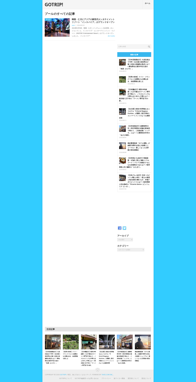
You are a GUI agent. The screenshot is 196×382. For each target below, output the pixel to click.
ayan (73, 25)
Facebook (119, 228)
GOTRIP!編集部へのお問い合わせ (87, 378)
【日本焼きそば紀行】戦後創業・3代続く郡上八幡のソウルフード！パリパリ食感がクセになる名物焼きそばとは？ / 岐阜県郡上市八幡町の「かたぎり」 (134, 162)
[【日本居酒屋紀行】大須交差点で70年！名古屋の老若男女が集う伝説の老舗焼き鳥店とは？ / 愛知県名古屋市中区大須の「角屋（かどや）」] (53, 342)
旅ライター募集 (119, 378)
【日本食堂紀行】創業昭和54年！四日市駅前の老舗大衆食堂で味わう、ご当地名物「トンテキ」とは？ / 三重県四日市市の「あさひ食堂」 (134, 130)
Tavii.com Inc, (107, 375)
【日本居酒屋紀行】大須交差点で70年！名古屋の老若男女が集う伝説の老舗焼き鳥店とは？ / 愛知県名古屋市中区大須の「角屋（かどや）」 (134, 64)
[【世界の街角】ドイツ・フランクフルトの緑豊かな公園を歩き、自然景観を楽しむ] (71, 342)
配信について (146, 378)
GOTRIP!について (65, 378)
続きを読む (111, 36)
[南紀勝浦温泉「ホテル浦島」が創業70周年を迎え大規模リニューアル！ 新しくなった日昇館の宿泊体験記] (143, 342)
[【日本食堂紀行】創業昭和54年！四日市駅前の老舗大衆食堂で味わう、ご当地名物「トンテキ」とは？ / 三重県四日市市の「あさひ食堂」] (125, 342)
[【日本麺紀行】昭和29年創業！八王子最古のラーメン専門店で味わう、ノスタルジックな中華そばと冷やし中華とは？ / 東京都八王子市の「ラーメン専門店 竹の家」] (89, 342)
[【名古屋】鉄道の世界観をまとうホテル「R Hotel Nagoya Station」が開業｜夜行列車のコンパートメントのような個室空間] (107, 342)
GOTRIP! (54, 4)
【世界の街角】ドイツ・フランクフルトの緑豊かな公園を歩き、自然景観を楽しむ (139, 79)
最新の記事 (134, 55)
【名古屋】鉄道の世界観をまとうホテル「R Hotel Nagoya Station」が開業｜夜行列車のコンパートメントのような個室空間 (134, 113)
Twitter (124, 228)
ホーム (147, 3)
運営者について (133, 378)
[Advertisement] (134, 26)
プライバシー (106, 378)
